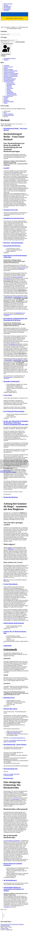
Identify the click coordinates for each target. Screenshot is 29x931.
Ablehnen (8, 470)
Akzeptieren (3, 470)
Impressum (13, 472)
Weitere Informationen (5, 472)
